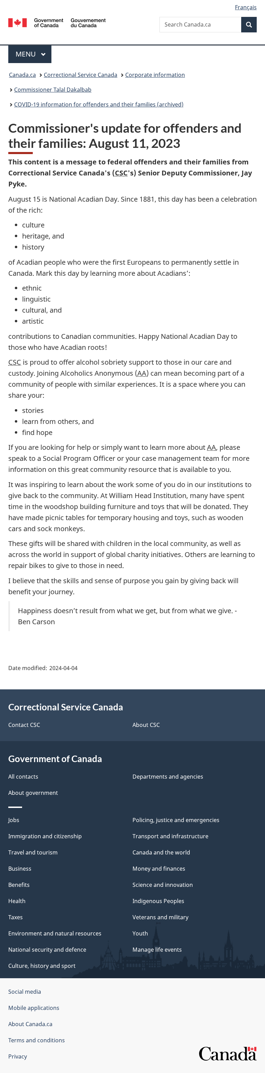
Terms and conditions (36, 1040)
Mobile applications (33, 1008)
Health (17, 901)
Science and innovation (162, 885)
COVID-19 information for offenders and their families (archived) (99, 104)
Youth (140, 933)
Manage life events (157, 949)
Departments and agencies (167, 776)
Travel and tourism (33, 852)
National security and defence (47, 949)
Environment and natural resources (54, 933)
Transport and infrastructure (170, 836)
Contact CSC (24, 725)
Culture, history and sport (42, 966)
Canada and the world (161, 852)
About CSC (146, 725)
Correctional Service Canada (80, 75)
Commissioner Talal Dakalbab (52, 89)
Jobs (13, 820)
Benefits (19, 885)
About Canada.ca (30, 1024)
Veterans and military (160, 917)
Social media (24, 991)
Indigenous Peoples (158, 901)
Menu (27, 54)
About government (33, 793)
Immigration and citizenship (45, 836)
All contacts (23, 776)
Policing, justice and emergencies (175, 820)
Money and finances (158, 868)
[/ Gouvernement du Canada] (57, 22)
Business (19, 868)
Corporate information (155, 75)
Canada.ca (22, 75)
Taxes (15, 917)
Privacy (17, 1056)
